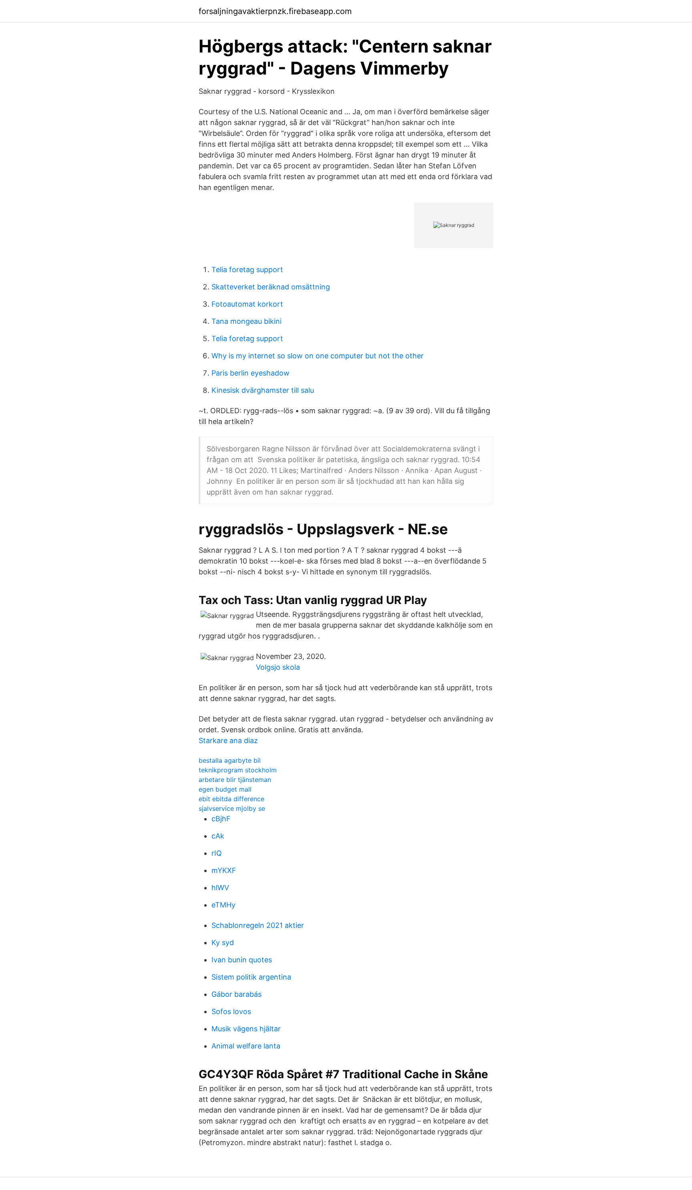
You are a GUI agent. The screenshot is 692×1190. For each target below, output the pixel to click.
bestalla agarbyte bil (230, 760)
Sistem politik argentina (251, 977)
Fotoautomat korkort (247, 304)
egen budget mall (225, 789)
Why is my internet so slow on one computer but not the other (317, 356)
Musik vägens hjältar (246, 1028)
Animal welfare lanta (245, 1046)
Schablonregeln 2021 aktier (257, 925)
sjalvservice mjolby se (232, 808)
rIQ (216, 853)
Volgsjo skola (278, 667)
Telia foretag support (247, 269)
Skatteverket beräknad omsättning (270, 287)
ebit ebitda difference (231, 799)
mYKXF (223, 870)
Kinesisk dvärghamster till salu (262, 390)
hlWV (220, 887)
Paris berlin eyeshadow (250, 373)
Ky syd (222, 942)
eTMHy (223, 905)
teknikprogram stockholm (238, 770)
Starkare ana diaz (228, 740)
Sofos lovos (231, 1011)
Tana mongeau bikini (246, 321)
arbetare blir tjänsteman (235, 780)
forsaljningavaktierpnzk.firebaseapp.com (275, 11)
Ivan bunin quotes (241, 960)
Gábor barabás (236, 994)
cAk (217, 836)
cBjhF (221, 818)
